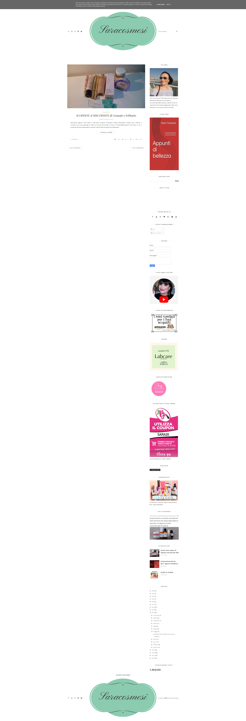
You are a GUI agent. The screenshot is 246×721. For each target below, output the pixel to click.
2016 (153, 607)
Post (153, 229)
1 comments (74, 139)
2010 (153, 658)
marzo (155, 642)
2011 (153, 655)
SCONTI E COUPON (167, 572)
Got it (169, 4)
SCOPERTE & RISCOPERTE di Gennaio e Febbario (106, 115)
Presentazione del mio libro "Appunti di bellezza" (169, 562)
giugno (155, 629)
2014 (153, 612)
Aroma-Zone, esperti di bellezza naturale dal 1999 (164, 516)
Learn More (161, 4)
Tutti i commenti (156, 233)
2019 (153, 599)
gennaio (155, 647)
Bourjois (106, 112)
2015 (153, 610)
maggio (155, 631)
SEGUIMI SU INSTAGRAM (123, 675)
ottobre (155, 618)
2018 (153, 601)
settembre (156, 621)
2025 (153, 591)
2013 (153, 650)
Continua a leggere (106, 132)
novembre (156, 615)
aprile (155, 639)
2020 (153, 596)
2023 (153, 593)
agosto (155, 623)
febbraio (155, 644)
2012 (153, 653)
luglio (154, 626)
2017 (153, 604)
